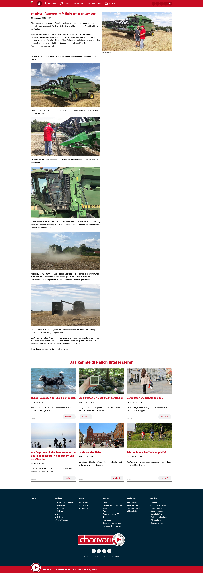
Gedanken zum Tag (135, 505)
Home (33, 498)
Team (105, 502)
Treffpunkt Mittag (134, 508)
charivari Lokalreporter (64, 502)
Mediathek (131, 498)
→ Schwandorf (61, 511)
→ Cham (58, 514)
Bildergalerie (132, 511)
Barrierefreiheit (156, 523)
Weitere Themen (61, 520)
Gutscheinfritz (156, 514)
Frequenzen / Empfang (112, 505)
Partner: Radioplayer (158, 517)
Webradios (83, 502)
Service (153, 498)
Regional (58, 498)
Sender (106, 498)
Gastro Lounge (156, 511)
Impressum (107, 520)
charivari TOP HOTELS (159, 505)
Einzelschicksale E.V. (111, 514)
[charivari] (32, 3)
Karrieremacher (156, 502)
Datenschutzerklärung (112, 523)
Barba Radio (132, 502)
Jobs (105, 508)
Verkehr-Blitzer (156, 508)
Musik (81, 498)
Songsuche (83, 505)
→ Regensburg (61, 505)
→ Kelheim (59, 517)
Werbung (106, 511)
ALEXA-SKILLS (85, 508)
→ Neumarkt (60, 508)
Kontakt (106, 517)
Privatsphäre (155, 520)
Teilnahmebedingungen (112, 526)
